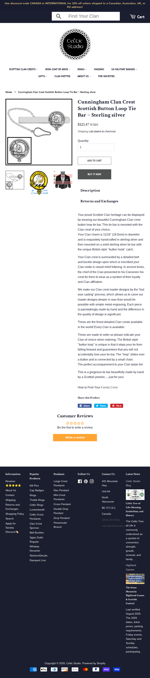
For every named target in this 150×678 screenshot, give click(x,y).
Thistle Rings (37, 500)
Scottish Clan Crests (22, 69)
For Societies (106, 76)
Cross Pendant (62, 504)
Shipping (83, 131)
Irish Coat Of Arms (57, 69)
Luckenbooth (37, 509)
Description (90, 190)
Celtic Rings (36, 505)
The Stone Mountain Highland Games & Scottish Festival (135, 595)
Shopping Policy (14, 514)
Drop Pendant (62, 518)
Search (9, 518)
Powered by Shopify (93, 663)
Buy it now (94, 174)
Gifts (42, 76)
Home (8, 92)
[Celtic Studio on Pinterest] (86, 482)
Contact (9, 495)
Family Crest (109, 387)
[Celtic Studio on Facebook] (80, 482)
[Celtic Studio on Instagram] (92, 482)
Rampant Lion (38, 560)
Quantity (83, 140)
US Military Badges (123, 69)
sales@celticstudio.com (115, 526)
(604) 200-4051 (111, 520)
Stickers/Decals (38, 555)
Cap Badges (37, 490)
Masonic (99, 69)
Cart (141, 16)
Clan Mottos (62, 76)
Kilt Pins (34, 485)
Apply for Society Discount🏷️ (12, 527)
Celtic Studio (73, 663)
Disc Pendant (61, 490)
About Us (83, 76)
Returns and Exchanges (99, 201)
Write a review (75, 437)
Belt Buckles (37, 532)
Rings (81, 69)
